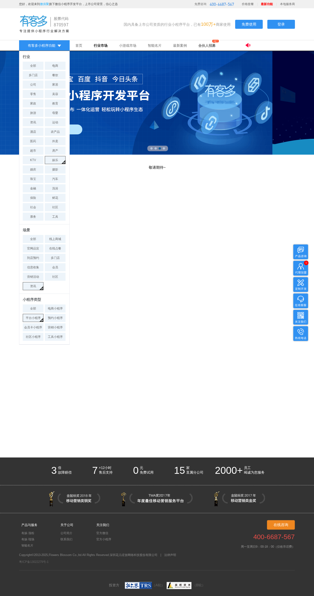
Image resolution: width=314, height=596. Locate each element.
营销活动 (33, 276)
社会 (33, 207)
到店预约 (33, 258)
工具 (55, 216)
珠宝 (33, 179)
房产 (55, 150)
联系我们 (66, 539)
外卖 (55, 141)
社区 (55, 207)
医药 (33, 141)
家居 (55, 84)
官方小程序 (103, 539)
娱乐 (55, 160)
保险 (33, 198)
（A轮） (158, 585)
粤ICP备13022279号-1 (34, 562)
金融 (33, 188)
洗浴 (55, 188)
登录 (281, 24)
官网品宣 (33, 248)
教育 (55, 103)
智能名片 (155, 45)
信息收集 (33, 267)
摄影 (55, 169)
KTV (33, 160)
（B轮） (199, 585)
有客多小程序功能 (41, 45)
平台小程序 (33, 318)
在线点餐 (55, 248)
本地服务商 (287, 4)
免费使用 (249, 24)
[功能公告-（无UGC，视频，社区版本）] (270, 46)
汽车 (55, 179)
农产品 (55, 131)
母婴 (55, 113)
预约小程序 (55, 318)
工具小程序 (55, 337)
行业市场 (101, 45)
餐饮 (55, 75)
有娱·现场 (27, 539)
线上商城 (55, 239)
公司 (33, 84)
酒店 (33, 131)
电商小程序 (55, 308)
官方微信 (102, 533)
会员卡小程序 (33, 327)
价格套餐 (248, 4)
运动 (55, 122)
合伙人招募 (207, 45)
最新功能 (267, 4)
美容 (55, 94)
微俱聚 (44, 4)
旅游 (33, 113)
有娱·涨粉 (27, 533)
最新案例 (180, 45)
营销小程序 (55, 327)
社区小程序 (33, 337)
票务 (33, 216)
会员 (55, 267)
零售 (33, 94)
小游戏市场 (127, 45)
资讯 (33, 122)
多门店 (33, 75)
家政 (33, 103)
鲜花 (55, 198)
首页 (78, 45)
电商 (55, 65)
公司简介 (66, 533)
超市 (33, 150)
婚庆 (33, 169)
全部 (33, 65)
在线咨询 (281, 525)
